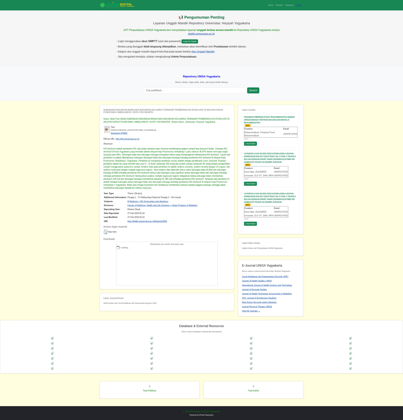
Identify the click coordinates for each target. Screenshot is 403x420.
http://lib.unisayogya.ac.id (127, 139)
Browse (279, 5)
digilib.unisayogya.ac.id (201, 33)
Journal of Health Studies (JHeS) (257, 281)
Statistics (289, 5)
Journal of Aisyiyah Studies (254, 289)
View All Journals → (251, 311)
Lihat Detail (250, 144)
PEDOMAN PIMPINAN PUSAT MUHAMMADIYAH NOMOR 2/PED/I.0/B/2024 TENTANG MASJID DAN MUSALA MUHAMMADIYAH (269, 120)
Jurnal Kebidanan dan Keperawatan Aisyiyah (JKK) (265, 276)
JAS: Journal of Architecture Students (259, 298)
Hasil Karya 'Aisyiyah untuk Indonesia (259, 302)
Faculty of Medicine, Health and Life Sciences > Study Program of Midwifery (162, 205)
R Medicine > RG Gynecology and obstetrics (148, 201)
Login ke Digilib (189, 41)
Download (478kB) (119, 133)
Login (298, 5)
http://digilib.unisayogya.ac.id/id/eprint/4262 (147, 221)
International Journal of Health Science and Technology (267, 285)
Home (270, 5)
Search (253, 90)
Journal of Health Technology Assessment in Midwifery (267, 294)
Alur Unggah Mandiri (203, 51)
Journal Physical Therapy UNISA (257, 306)
